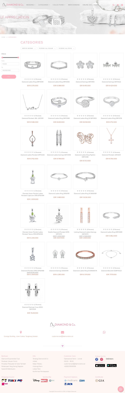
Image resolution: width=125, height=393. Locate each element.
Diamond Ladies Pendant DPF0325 (33, 155)
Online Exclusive (90, 5)
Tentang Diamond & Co (40, 359)
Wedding (30, 5)
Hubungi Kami (37, 366)
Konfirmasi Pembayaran (41, 371)
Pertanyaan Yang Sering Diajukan (12, 366)
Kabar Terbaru (37, 364)
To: (2, 67)
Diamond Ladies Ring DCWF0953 (85, 118)
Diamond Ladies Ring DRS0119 (59, 193)
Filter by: (46, 48)
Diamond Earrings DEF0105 (85, 82)
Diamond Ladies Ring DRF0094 (32, 82)
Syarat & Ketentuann (8, 369)
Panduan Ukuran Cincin (9, 361)
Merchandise (74, 5)
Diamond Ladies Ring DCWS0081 (85, 193)
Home (3, 37)
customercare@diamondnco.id (62, 336)
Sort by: (27, 48)
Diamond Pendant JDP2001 (111, 155)
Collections (58, 5)
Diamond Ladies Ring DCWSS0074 (85, 271)
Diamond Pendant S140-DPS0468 (32, 271)
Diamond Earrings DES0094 (58, 271)
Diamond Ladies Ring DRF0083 (59, 82)
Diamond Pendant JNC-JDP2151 (32, 118)
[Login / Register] (122, 4)
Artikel (35, 361)
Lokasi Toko (37, 369)
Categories (43, 5)
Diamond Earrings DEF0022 (111, 82)
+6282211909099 (70, 366)
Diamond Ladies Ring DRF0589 (59, 118)
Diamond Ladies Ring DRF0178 (111, 118)
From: (3, 61)
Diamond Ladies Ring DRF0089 (111, 232)
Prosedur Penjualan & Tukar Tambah (13, 364)
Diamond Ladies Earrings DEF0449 (59, 155)
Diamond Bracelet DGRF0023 (111, 271)
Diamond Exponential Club (10, 359)
